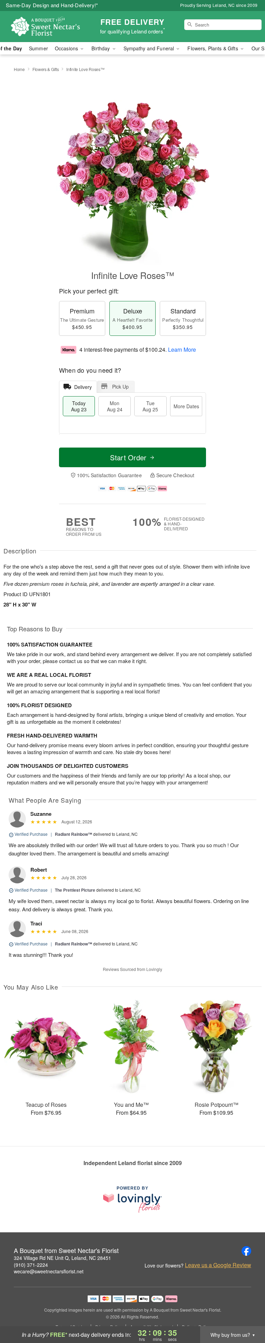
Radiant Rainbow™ (73, 834)
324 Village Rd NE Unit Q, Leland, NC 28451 (62, 1257)
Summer (38, 48)
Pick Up (120, 386)
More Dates (186, 406)
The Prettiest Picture (75, 890)
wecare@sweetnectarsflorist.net (49, 1271)
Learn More (182, 349)
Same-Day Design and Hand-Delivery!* (52, 5)
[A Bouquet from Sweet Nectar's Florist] (45, 26)
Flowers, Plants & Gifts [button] (213, 48)
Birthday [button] (101, 48)
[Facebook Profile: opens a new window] (246, 1251)
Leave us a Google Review (218, 1265)
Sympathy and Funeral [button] (150, 48)
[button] (247, 1313)
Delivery (83, 386)
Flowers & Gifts (45, 69)
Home (19, 69)
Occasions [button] (67, 48)
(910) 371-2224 (31, 1264)
